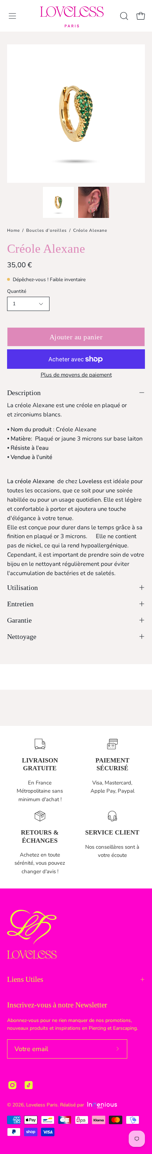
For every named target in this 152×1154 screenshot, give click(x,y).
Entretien (20, 604)
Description (24, 392)
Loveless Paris (42, 1104)
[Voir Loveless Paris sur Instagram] (12, 1085)
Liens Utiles (25, 979)
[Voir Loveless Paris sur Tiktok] (28, 1085)
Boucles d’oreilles (46, 230)
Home (13, 230)
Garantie (19, 620)
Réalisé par (73, 1104)
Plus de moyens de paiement (76, 375)
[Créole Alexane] (58, 202)
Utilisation (22, 587)
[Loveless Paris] (72, 16)
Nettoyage (21, 636)
